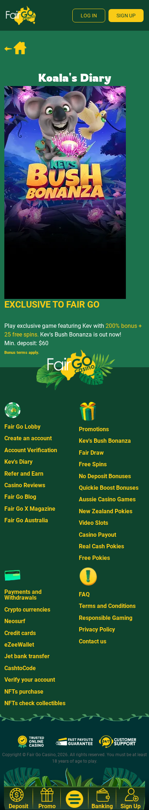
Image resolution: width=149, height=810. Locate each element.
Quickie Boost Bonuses (109, 487)
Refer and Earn (23, 473)
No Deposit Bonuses (105, 476)
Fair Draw (91, 452)
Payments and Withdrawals (23, 594)
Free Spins (93, 464)
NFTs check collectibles (34, 703)
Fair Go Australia (26, 520)
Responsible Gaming (105, 617)
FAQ (84, 594)
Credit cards (20, 633)
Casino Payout (97, 534)
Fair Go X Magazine (29, 508)
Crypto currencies (27, 609)
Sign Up (126, 15)
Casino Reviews (24, 485)
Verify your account (29, 679)
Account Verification (30, 450)
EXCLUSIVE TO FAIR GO (51, 304)
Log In (89, 15)
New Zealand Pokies (105, 511)
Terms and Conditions (107, 606)
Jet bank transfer (27, 656)
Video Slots (93, 522)
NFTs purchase (23, 691)
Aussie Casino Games (107, 499)
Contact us (92, 641)
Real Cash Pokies (101, 546)
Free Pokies (94, 557)
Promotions (94, 429)
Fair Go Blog (20, 496)
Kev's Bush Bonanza (105, 440)
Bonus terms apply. (21, 352)
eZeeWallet (19, 644)
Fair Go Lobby (22, 426)
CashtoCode (20, 668)
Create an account (28, 438)
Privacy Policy (97, 629)
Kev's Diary (18, 461)
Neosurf (14, 621)
